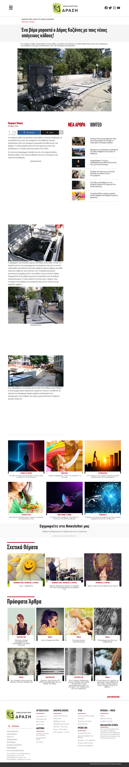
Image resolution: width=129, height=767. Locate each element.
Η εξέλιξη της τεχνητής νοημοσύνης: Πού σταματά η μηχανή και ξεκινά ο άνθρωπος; (103, 518)
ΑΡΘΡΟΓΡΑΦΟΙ (12, 734)
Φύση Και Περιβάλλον (86, 746)
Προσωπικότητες (106, 718)
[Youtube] (118, 7)
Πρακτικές (40, 724)
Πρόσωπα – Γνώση (107, 710)
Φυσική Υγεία (82, 724)
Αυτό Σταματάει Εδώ (50, 640)
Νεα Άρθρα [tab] (76, 125)
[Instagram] (114, 7)
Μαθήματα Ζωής (19, 583)
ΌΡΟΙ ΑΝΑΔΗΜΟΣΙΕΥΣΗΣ (15, 751)
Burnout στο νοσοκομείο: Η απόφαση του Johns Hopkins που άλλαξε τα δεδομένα (104, 151)
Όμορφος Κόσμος (28, 22)
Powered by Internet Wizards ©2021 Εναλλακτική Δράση (105, 764)
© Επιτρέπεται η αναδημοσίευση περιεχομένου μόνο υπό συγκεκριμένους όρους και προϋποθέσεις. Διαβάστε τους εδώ (19, 756)
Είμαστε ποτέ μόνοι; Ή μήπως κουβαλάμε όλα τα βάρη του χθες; (50, 682)
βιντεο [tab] (95, 125)
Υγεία (80, 710)
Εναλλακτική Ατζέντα (109, 725)
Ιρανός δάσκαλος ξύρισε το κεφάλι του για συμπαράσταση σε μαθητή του (64, 587)
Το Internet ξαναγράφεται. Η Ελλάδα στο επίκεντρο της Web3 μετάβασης (64, 518)
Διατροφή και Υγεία (41, 738)
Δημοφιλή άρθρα (27, 19)
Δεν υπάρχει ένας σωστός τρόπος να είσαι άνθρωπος (21, 681)
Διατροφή (40, 728)
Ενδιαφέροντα (41, 716)
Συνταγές (39, 742)
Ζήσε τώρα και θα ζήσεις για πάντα (103, 586)
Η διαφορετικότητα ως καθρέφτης (107, 641)
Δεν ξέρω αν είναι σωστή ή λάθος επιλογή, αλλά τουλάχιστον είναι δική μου (26, 476)
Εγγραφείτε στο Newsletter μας (64, 526)
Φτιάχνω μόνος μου (85, 743)
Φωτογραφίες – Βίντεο (61, 732)
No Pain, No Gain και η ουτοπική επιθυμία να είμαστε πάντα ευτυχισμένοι (102, 173)
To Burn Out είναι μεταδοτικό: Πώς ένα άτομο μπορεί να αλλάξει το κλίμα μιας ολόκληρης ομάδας (103, 140)
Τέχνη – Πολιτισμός (60, 729)
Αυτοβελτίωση (42, 710)
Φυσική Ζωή (82, 728)
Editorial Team (13, 126)
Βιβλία (50, 637)
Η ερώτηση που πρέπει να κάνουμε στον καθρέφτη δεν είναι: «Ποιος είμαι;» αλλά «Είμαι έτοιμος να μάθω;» (107, 683)
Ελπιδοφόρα (50, 19)
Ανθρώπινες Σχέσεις (60, 716)
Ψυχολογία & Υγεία (85, 721)
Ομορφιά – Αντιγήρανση (86, 740)
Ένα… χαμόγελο (26, 586)
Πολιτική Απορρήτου (14, 745)
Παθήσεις (81, 718)
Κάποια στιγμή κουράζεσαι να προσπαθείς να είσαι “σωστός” (21, 642)
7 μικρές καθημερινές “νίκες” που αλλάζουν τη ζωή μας (64, 476)
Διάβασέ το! (36, 19)
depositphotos (12, 731)
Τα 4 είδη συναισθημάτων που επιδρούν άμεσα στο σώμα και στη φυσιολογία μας (103, 184)
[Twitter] (110, 7)
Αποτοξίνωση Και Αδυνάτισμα (42, 734)
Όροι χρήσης (11, 742)
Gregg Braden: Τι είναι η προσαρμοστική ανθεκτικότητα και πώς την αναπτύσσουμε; (103, 162)
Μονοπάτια (40, 722)
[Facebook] (106, 7)
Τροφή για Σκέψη (106, 721)
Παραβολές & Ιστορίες (31, 583)
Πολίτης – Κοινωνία (60, 727)
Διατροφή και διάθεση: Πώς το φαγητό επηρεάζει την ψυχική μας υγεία (26, 518)
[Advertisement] (36, 193)
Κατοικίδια (57, 718)
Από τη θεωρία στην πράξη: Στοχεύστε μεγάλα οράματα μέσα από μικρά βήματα (102, 476)
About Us (10, 737)
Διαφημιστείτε (12, 740)
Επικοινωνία (11, 748)
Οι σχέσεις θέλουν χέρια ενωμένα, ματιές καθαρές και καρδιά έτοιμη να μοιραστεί (104, 195)
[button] (11, 8)
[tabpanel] (93, 168)
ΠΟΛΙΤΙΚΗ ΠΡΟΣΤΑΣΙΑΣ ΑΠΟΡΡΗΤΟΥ (64, 536)
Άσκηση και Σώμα (84, 733)
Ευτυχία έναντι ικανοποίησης (78, 641)
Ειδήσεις (43, 19)
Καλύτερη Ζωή (21, 637)
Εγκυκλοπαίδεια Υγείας (86, 716)
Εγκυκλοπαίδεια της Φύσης (85, 737)
